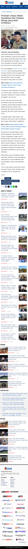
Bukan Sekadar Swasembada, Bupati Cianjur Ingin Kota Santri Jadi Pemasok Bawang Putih (9, 217)
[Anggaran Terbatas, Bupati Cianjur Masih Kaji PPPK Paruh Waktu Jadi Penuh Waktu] (23, 228)
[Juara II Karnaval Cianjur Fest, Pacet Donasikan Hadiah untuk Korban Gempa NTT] (4, 349)
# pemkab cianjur (6, 183)
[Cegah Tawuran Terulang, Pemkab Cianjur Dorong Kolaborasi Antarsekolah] (23, 288)
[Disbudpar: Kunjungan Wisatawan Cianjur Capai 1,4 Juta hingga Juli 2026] (23, 196)
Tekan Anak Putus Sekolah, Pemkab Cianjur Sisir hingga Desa (9, 307)
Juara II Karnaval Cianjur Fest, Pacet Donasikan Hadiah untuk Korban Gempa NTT (17, 348)
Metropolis (15, 6)
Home (3, 12)
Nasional (12, 482)
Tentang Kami (4, 482)
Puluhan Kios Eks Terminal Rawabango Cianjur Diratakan (9, 268)
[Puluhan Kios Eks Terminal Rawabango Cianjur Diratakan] (23, 269)
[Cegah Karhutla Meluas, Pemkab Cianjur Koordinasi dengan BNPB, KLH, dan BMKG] (23, 317)
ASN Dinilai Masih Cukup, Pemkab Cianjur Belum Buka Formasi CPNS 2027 (9, 326)
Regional (12, 486)
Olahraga (12, 484)
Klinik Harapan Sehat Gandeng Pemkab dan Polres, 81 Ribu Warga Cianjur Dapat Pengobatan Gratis (8, 206)
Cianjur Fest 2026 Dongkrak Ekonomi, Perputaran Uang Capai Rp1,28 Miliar (17, 366)
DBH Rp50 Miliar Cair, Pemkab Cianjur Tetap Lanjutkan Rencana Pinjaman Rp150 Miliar (9, 247)
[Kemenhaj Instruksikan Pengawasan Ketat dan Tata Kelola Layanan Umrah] (4, 384)
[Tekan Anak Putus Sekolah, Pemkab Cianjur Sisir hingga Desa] (23, 308)
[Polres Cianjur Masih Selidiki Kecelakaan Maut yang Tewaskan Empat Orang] (4, 358)
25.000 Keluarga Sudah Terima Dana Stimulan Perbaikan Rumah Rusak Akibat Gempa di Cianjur (13, 127)
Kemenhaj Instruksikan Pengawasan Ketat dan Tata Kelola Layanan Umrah (16, 383)
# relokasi (8, 178)
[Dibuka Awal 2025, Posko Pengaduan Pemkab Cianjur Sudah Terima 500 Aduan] (23, 239)
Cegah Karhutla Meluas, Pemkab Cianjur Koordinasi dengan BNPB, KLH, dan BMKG (9, 316)
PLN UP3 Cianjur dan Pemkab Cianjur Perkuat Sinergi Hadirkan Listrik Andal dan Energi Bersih (9, 277)
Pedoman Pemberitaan (4, 484)
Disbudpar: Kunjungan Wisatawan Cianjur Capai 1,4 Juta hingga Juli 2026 (9, 195)
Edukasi (21, 6)
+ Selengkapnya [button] (22, 542)
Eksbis (2, 6)
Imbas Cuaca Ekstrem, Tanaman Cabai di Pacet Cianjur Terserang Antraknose (12, 85)
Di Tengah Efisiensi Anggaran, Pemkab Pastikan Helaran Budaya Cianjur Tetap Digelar (9, 258)
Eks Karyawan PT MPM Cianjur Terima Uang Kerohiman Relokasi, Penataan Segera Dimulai (8, 336)
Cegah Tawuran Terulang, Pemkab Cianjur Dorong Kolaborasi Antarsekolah (8, 287)
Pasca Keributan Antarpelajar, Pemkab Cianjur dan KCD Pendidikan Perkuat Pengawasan (9, 297)
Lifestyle (8, 6)
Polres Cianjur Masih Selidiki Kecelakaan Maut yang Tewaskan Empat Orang (18, 357)
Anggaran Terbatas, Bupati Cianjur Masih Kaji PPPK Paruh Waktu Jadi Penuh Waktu (9, 228)
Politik (11, 485)
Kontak (2, 479)
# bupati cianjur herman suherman (10, 181)
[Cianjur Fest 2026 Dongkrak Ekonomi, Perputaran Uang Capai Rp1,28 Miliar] (4, 367)
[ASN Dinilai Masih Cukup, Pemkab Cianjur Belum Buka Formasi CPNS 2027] (23, 327)
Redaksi (3, 481)
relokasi (21, 61)
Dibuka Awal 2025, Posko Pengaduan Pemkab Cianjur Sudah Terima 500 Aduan (9, 238)
